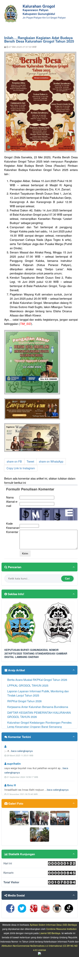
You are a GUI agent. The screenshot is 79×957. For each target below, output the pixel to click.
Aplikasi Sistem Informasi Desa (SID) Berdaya (53, 924)
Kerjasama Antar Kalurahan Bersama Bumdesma (37, 707)
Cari (67, 578)
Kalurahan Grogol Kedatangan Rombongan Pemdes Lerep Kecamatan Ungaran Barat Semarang (39, 724)
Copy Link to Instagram (21, 468)
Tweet (30, 461)
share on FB (14, 461)
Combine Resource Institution (61, 928)
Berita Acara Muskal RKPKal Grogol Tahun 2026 (37, 680)
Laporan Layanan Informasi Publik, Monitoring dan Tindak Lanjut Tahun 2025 (38, 693)
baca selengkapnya (22, 751)
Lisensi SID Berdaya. (50, 933)
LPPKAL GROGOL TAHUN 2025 (27, 685)
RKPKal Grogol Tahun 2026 (24, 701)
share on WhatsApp (51, 461)
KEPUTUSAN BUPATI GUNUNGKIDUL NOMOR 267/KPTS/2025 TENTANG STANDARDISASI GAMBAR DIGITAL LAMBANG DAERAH (35, 653)
